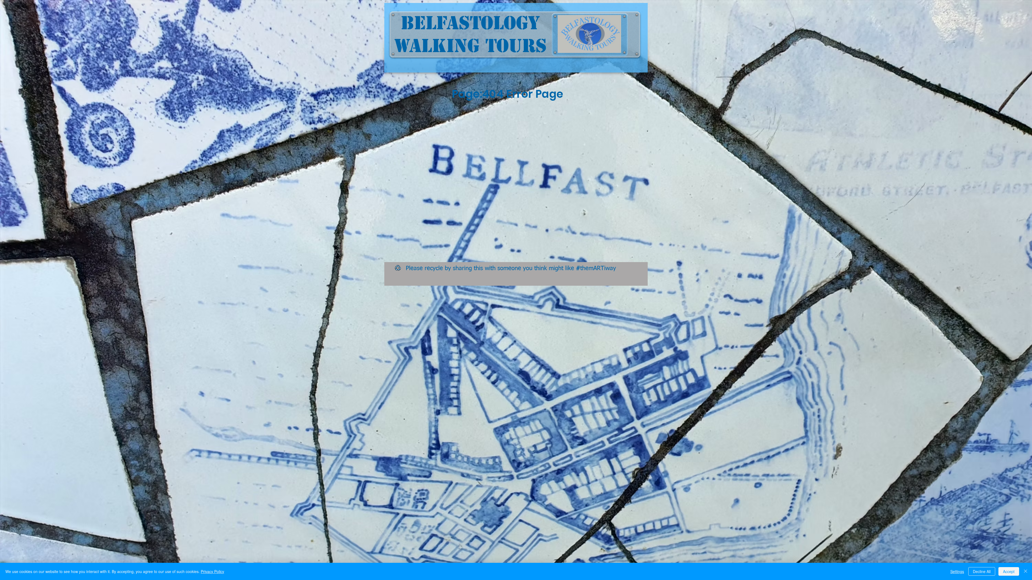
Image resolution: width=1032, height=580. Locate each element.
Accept (1009, 571)
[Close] (1025, 571)
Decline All (982, 571)
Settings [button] (957, 571)
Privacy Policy (212, 571)
